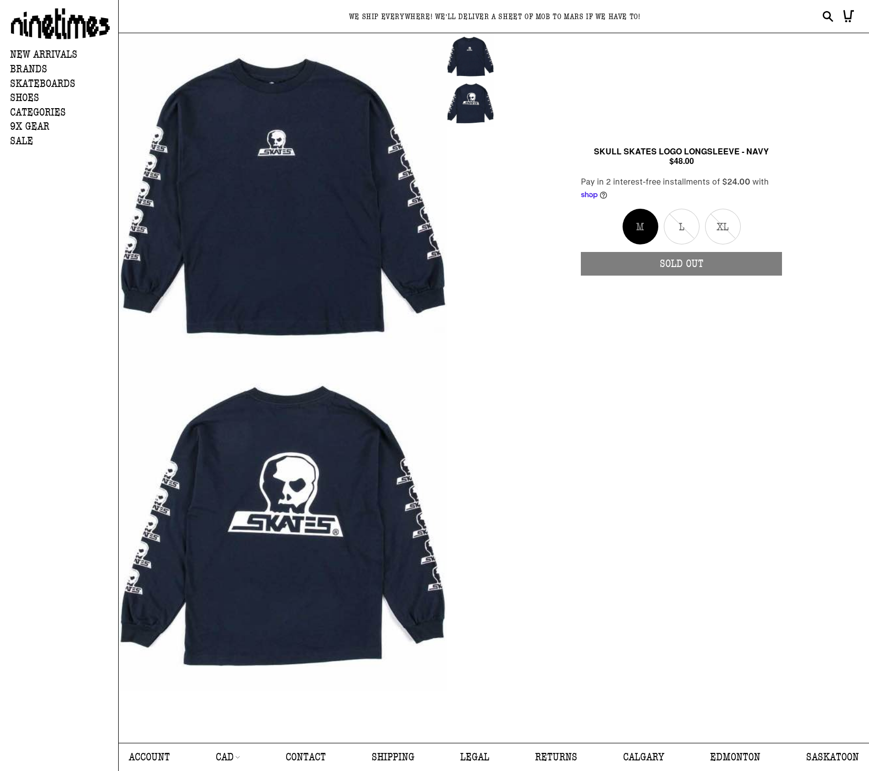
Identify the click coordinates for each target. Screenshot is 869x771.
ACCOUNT (149, 757)
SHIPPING (393, 757)
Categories (38, 112)
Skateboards (42, 83)
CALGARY (643, 757)
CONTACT (306, 757)
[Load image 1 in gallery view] (470, 56)
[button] (64, 69)
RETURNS (556, 757)
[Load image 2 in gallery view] (470, 103)
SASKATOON (832, 757)
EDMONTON (735, 757)
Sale (21, 141)
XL (729, 232)
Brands (28, 69)
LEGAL (474, 757)
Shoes (24, 98)
